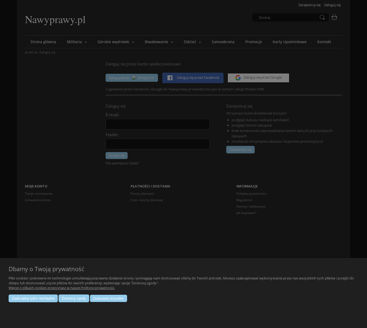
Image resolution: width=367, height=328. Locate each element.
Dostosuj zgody (74, 298)
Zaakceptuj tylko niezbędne (33, 298)
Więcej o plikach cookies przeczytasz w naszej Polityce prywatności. (62, 287)
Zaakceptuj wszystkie (108, 298)
